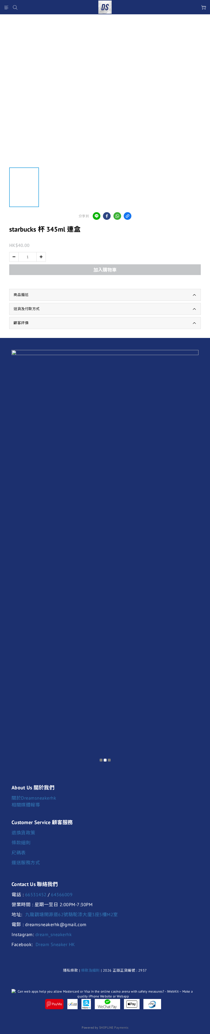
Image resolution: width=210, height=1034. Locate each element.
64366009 (61, 894)
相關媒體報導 (26, 805)
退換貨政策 (23, 833)
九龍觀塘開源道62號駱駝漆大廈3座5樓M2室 (71, 914)
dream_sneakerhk (53, 934)
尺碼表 (19, 853)
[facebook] (107, 216)
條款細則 (21, 843)
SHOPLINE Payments (114, 1027)
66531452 (36, 894)
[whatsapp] (117, 216)
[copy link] (127, 216)
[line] (96, 216)
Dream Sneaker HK (55, 944)
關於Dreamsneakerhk (34, 798)
